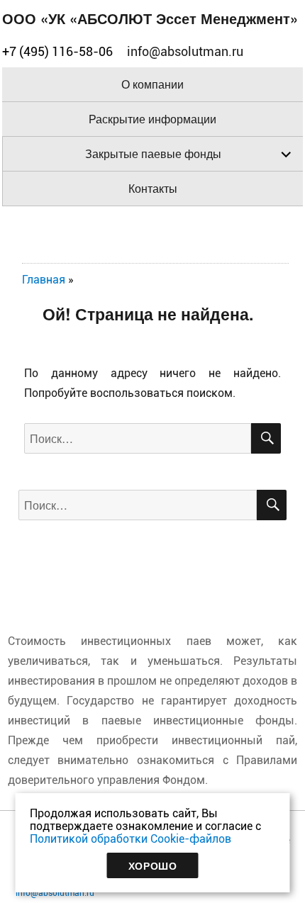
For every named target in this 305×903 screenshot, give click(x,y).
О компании (152, 84)
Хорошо (152, 865)
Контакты (152, 188)
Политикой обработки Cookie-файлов (130, 839)
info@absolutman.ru (55, 893)
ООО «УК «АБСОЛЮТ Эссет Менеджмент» (150, 18)
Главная (43, 279)
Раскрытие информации (152, 119)
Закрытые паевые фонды (153, 153)
